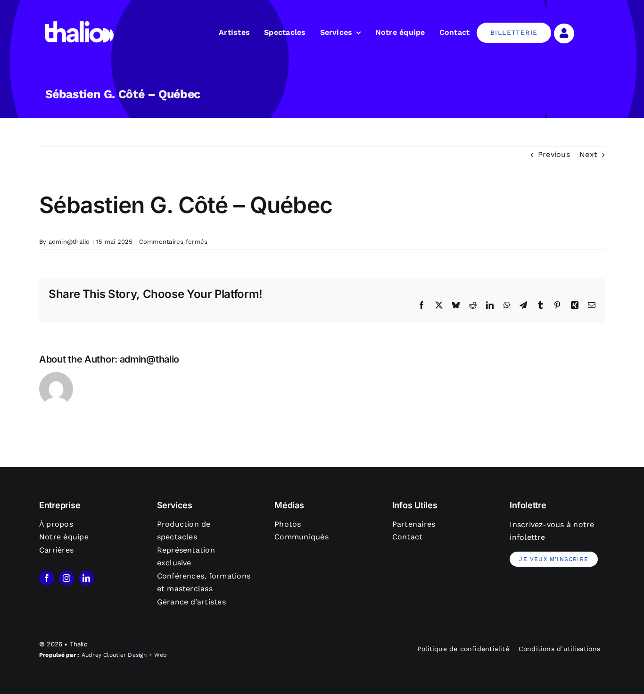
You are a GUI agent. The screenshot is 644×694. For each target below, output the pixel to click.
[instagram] (66, 578)
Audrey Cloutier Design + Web (124, 655)
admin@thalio (69, 241)
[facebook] (46, 578)
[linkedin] (86, 578)
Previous (554, 154)
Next (588, 154)
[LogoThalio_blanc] (79, 24)
